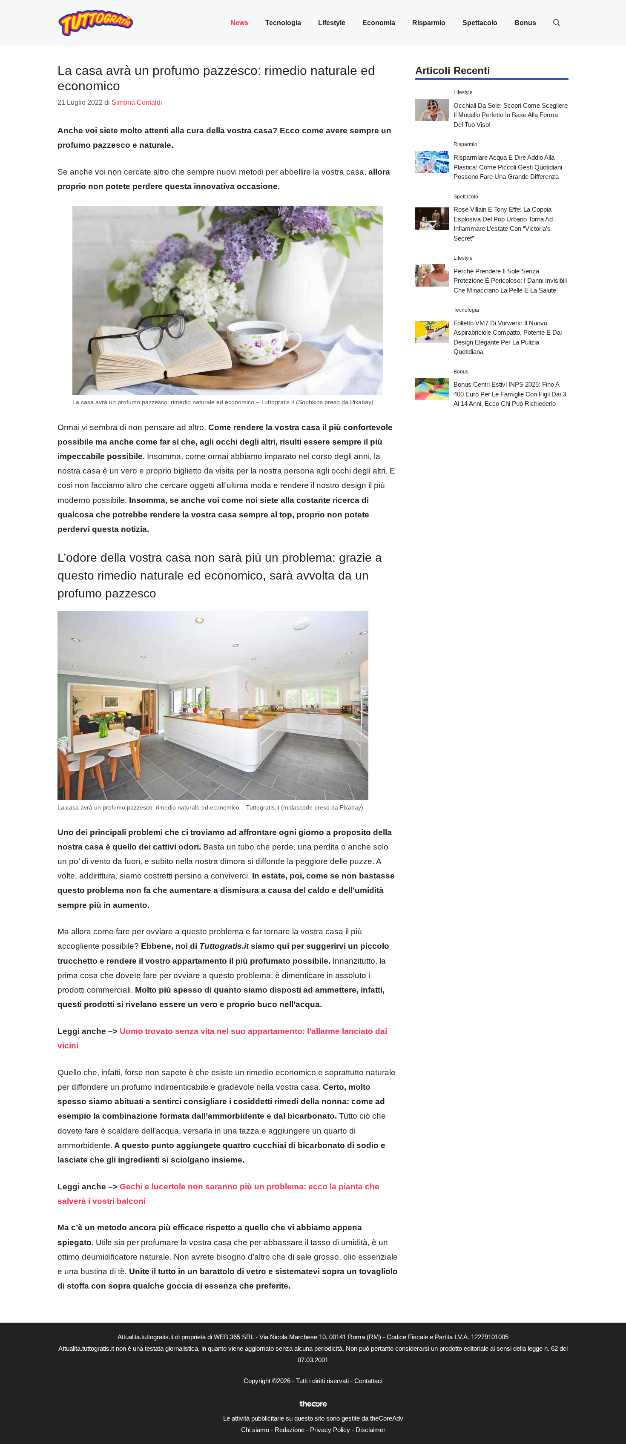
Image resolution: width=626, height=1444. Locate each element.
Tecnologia (283, 22)
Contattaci (368, 1380)
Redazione (289, 1429)
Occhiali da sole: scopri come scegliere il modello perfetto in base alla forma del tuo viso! (511, 114)
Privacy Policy (330, 1429)
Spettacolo (479, 22)
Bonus (525, 22)
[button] (557, 23)
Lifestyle (331, 22)
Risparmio (428, 22)
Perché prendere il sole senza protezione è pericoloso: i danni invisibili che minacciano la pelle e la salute (510, 280)
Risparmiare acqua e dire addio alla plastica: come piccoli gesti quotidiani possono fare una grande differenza (508, 166)
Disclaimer (370, 1429)
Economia (378, 22)
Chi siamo (255, 1429)
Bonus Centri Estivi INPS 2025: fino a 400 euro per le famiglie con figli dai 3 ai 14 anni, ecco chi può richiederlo (510, 394)
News (239, 22)
